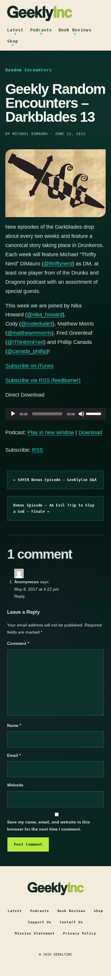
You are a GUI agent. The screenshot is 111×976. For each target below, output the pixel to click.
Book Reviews (75, 30)
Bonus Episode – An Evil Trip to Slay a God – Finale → (53, 508)
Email (14, 755)
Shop (12, 41)
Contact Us (71, 922)
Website (15, 785)
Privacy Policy (79, 933)
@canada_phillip (26, 351)
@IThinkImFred (25, 342)
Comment (18, 643)
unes (48, 366)
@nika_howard (44, 315)
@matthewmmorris (29, 333)
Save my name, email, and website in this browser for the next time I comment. (48, 825)
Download (90, 432)
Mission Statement (35, 933)
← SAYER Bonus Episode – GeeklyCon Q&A (54, 480)
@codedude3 (37, 324)
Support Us (40, 922)
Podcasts (41, 30)
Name (14, 725)
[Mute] (81, 414)
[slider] (94, 413)
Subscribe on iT (23, 366)
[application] (55, 414)
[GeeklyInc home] (39, 13)
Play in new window (51, 432)
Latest (15, 30)
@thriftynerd (58, 264)
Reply (19, 596)
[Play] (13, 414)
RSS (37, 450)
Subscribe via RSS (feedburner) (43, 380)
